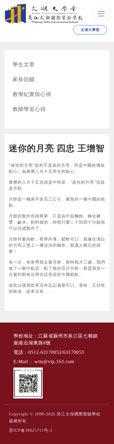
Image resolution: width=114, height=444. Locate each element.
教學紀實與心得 (32, 94)
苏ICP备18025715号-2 (30, 430)
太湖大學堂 (90, 30)
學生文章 (24, 64)
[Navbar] (101, 14)
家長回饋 (24, 79)
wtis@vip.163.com (54, 361)
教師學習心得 (29, 109)
